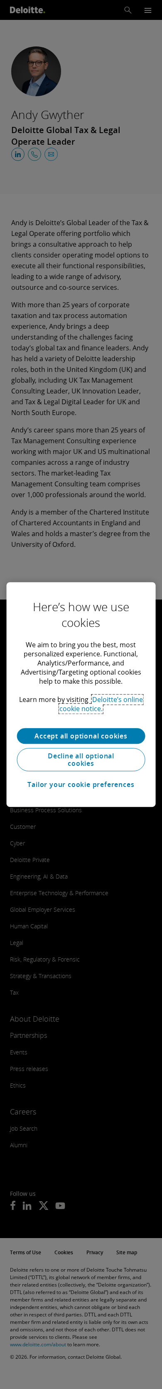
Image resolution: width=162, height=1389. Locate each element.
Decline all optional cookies (81, 759)
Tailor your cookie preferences (80, 784)
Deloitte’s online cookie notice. (101, 704)
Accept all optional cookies (81, 736)
